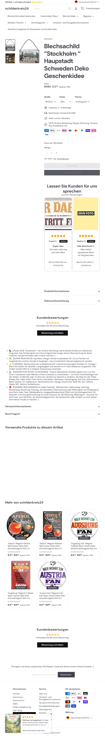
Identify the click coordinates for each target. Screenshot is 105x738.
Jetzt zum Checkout (72, 172)
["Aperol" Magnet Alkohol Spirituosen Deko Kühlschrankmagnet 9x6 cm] (52, 534)
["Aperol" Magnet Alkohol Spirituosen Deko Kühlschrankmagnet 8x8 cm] (21, 534)
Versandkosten (63, 159)
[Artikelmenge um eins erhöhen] (56, 153)
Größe (47, 97)
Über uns (43, 693)
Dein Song (17, 710)
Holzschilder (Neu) (49, 16)
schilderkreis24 (17, 8)
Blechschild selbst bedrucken (21, 16)
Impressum (18, 697)
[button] (51, 714)
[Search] (70, 8)
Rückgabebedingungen (49, 706)
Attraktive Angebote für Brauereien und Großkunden (32, 29)
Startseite (48, 39)
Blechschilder (69, 16)
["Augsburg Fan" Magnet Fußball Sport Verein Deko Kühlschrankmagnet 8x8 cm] (84, 534)
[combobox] (53, 8)
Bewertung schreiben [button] (53, 333)
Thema (78, 97)
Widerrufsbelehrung (22, 707)
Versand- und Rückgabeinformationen (71, 22)
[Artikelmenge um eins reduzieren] (47, 153)
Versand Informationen (49, 702)
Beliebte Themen (16, 22)
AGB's (15, 704)
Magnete (87, 16)
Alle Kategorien (38, 22)
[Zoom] (29, 51)
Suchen (42, 713)
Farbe (62, 97)
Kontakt (16, 693)
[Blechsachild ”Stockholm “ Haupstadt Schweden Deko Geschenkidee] (13, 463)
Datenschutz (18, 700)
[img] (58, 236)
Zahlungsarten (45, 709)
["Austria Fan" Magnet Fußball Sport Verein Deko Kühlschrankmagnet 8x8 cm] (52, 584)
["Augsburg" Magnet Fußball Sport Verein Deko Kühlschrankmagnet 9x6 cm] (21, 584)
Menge (47, 147)
